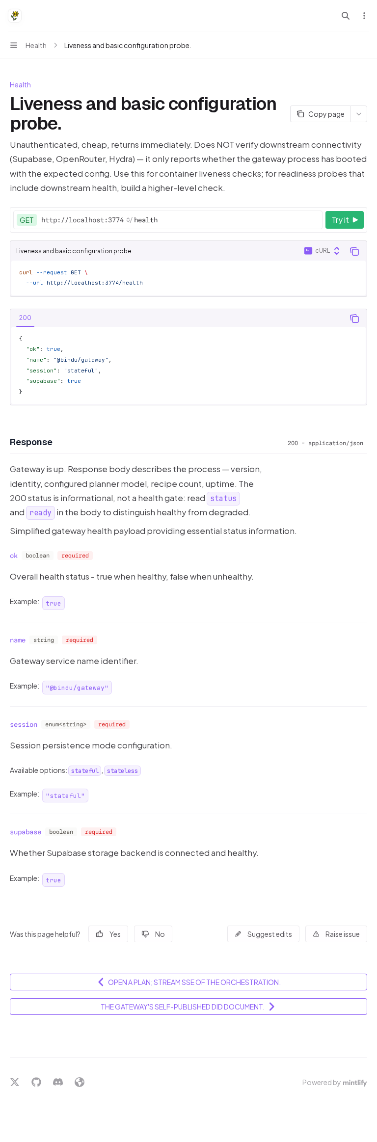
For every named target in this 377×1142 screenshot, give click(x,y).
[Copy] (313, 219)
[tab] (25, 318)
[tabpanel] (188, 365)
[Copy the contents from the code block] (354, 251)
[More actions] (364, 16)
